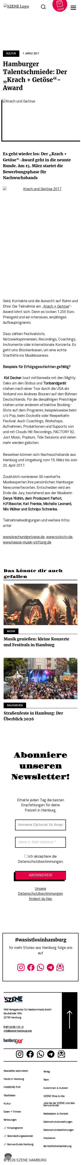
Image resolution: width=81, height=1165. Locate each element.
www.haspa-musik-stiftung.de (27, 542)
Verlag (46, 1072)
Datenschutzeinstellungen (57, 1122)
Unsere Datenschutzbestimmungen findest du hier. (40, 894)
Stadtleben (10, 1096)
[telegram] (50, 968)
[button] (8, 1157)
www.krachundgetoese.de (24, 537)
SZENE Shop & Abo (54, 1096)
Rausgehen (15, 705)
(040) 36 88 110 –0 (14, 1027)
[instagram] (21, 968)
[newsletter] (60, 968)
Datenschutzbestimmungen (58, 1130)
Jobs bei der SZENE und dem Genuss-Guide (59, 1104)
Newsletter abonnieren (16, 1071)
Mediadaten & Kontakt (55, 1114)
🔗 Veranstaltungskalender (18, 1136)
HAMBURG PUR (12, 1087)
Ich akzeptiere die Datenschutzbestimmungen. (40, 859)
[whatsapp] (40, 968)
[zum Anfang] (69, 1020)
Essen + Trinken (12, 1112)
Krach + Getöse (56, 306)
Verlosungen (10, 1120)
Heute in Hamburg (14, 1079)
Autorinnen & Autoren (55, 1088)
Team (46, 1080)
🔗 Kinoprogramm (13, 1128)
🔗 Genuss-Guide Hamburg (18, 1145)
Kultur (11, 54)
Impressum (49, 1138)
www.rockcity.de (59, 537)
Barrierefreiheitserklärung (57, 1146)
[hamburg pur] (13, 1042)
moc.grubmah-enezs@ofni (18, 1031)
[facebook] (31, 968)
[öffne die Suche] (43, 8)
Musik (11, 631)
